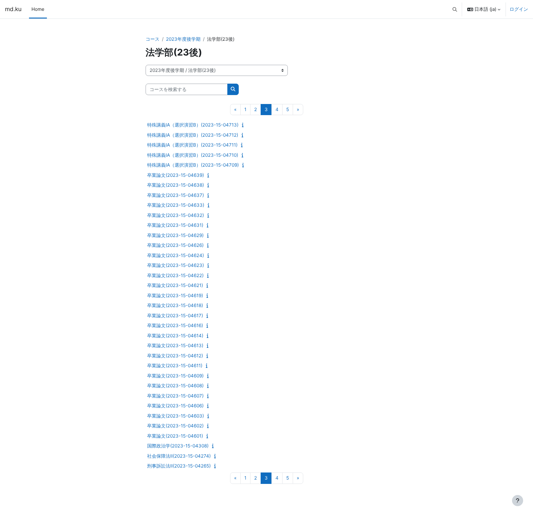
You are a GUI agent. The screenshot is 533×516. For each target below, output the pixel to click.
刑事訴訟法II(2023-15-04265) (179, 466)
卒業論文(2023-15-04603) (175, 416)
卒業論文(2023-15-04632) (175, 215)
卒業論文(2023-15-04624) (175, 255)
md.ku (13, 9)
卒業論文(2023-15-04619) (175, 295)
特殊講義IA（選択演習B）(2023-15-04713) (192, 125)
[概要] (244, 125)
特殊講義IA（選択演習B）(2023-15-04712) (192, 135)
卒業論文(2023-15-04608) (175, 386)
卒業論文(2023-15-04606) (175, 406)
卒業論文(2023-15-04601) (175, 436)
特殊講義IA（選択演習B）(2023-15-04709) (193, 165)
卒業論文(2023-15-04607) (175, 396)
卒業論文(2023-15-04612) (175, 356)
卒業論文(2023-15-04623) (175, 265)
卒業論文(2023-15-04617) (175, 315)
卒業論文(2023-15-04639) (175, 175)
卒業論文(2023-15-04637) (175, 195)
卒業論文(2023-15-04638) (175, 185)
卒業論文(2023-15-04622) (175, 275)
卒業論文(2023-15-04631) (175, 225)
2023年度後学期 (183, 39)
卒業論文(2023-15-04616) (175, 325)
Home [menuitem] (37, 9)
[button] (455, 9)
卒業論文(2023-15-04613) (175, 345)
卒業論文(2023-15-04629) (175, 235)
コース (152, 39)
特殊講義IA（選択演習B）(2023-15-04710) (192, 155)
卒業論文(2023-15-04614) (175, 336)
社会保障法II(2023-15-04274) (179, 456)
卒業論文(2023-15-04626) (175, 245)
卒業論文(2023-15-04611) (174, 365)
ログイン (519, 9)
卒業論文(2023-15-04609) (175, 376)
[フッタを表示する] (517, 500)
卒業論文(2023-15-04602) (175, 426)
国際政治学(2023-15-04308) (178, 446)
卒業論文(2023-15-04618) (175, 305)
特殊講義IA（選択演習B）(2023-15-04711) (192, 145)
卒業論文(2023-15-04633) (175, 205)
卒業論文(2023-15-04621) (175, 285)
